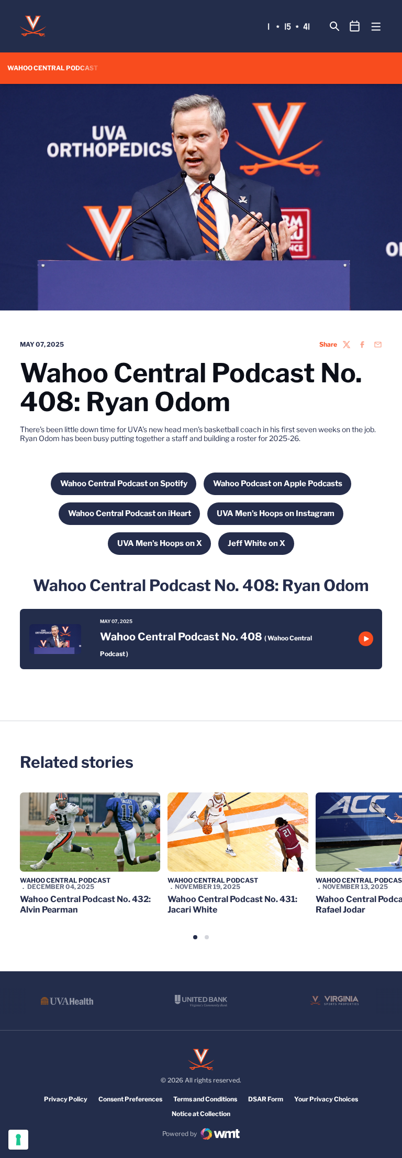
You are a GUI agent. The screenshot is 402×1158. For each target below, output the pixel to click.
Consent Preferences (130, 1099)
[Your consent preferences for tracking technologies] (18, 1140)
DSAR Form (265, 1099)
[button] (195, 937)
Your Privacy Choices (326, 1099)
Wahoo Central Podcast (65, 880)
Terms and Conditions (205, 1099)
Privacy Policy (65, 1099)
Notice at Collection (201, 1114)
